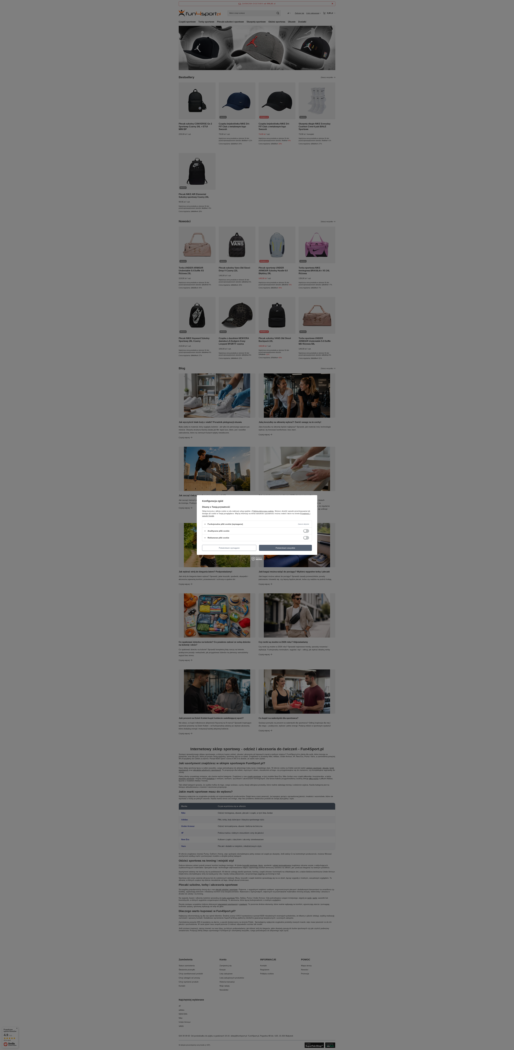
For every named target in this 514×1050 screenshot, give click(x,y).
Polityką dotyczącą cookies (263, 511)
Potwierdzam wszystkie (285, 548)
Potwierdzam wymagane (229, 548)
